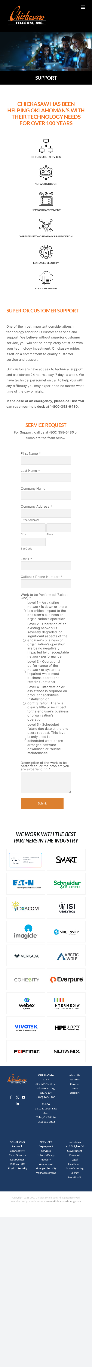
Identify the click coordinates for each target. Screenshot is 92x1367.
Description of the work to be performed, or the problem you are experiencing (45, 766)
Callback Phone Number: (40, 577)
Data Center (17, 1159)
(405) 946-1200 (46, 1097)
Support (75, 1092)
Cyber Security (17, 1155)
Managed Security (46, 1168)
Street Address (30, 520)
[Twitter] (17, 1097)
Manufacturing (74, 1168)
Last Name (29, 471)
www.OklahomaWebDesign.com (63, 1201)
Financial (74, 1155)
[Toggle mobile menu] (83, 7)
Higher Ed (78, 1146)
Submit (42, 803)
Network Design (46, 1155)
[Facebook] (11, 1097)
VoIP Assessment (46, 1172)
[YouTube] (23, 1097)
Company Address (35, 506)
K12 (67, 1146)
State (49, 534)
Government (74, 1150)
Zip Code (26, 548)
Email (25, 559)
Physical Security (17, 1168)
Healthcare (74, 1164)
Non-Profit (74, 1177)
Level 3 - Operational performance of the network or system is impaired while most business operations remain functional (43, 671)
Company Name (33, 488)
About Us (74, 1075)
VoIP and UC (17, 1164)
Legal (75, 1159)
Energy (75, 1172)
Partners (75, 1079)
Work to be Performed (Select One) (44, 596)
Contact (74, 1088)
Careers (74, 1084)
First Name (29, 453)
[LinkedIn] (17, 1103)
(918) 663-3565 (46, 1121)
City (23, 534)
